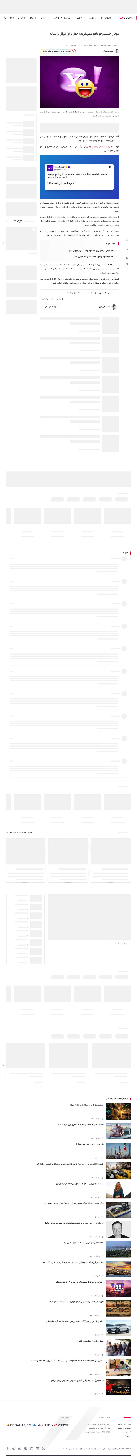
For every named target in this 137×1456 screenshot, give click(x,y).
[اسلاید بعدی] (3, 243)
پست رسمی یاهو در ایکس (97, 146)
